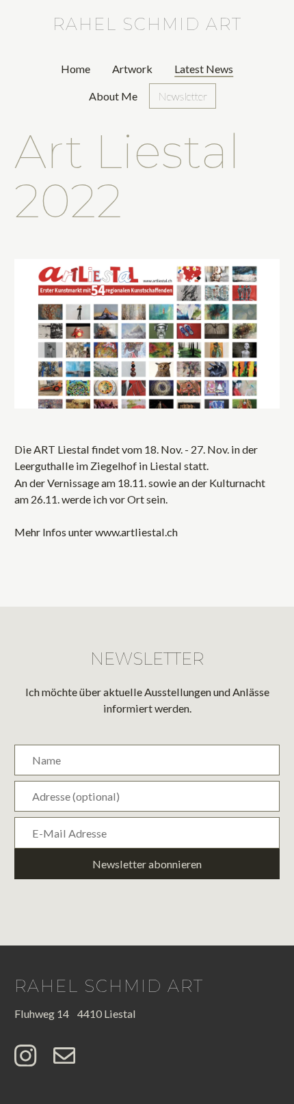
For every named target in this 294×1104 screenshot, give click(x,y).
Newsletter (182, 95)
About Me (113, 95)
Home (75, 68)
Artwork (132, 68)
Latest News (203, 68)
